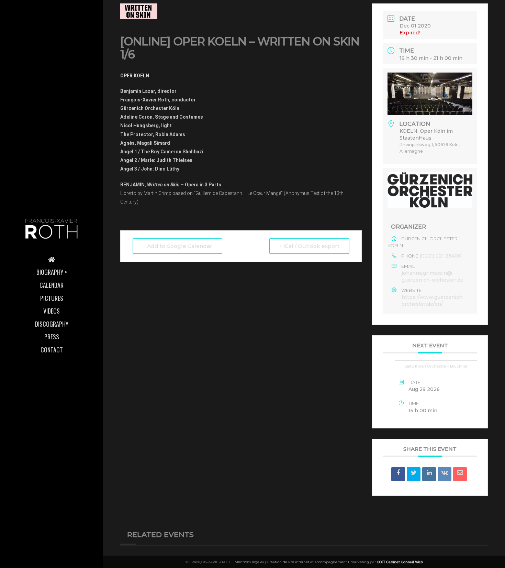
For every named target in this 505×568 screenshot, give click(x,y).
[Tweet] (413, 474)
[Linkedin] (429, 474)
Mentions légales (249, 562)
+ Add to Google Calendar (177, 246)
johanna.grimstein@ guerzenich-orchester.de (432, 276)
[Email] (460, 474)
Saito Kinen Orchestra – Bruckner (436, 366)
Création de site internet (288, 562)
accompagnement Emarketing (342, 562)
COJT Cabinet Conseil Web (400, 562)
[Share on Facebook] (398, 474)
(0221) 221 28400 (440, 256)
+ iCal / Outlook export (309, 246)
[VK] (444, 474)
